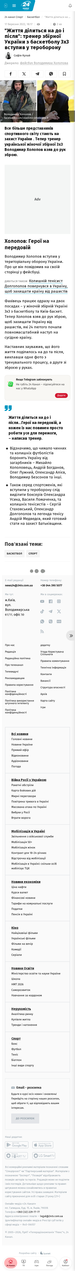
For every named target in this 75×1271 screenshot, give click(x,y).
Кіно (14, 928)
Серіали (16, 955)
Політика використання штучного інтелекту (19, 702)
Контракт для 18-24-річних (28, 853)
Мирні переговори (23, 796)
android (16, 1145)
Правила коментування (55, 661)
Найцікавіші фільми (24, 933)
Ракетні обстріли (22, 785)
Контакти (46, 674)
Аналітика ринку (22, 1014)
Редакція (10, 652)
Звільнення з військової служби (32, 836)
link (42, 601)
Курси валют (19, 892)
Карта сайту (48, 701)
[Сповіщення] (70, 5)
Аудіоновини (19, 761)
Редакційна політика (17, 658)
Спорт (16, 1038)
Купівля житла (20, 1019)
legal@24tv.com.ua (51, 1216)
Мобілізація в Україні (28, 831)
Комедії (16, 949)
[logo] (26, 5)
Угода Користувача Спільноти (52, 653)
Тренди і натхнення (24, 1025)
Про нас (10, 645)
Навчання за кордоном (26, 995)
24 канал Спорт (14, 17)
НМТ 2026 (17, 984)
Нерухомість (21, 1009)
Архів (44, 694)
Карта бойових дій (23, 790)
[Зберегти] (64, 74)
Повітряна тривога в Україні (30, 801)
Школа (15, 979)
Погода (16, 766)
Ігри (43, 707)
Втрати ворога (20, 818)
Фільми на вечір (22, 944)
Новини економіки (25, 882)
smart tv (16, 1155)
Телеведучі (11, 671)
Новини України (22, 744)
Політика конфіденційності (16, 692)
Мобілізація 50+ (21, 842)
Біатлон (16, 1060)
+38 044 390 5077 (51, 585)
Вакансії (46, 681)
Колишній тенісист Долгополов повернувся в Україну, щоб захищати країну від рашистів (36, 286)
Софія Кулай (22, 55)
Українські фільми (23, 938)
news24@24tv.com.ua (19, 585)
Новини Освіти (22, 968)
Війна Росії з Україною (28, 780)
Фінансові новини (23, 898)
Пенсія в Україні (22, 914)
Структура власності (53, 687)
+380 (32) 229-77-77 (28, 1212)
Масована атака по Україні (29, 807)
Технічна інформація (53, 667)
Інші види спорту (22, 1065)
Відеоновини (20, 755)
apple (44, 1145)
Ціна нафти (18, 887)
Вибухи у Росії (20, 812)
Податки (16, 909)
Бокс (14, 1043)
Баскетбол (34, 17)
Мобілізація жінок (23, 847)
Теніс (14, 1054)
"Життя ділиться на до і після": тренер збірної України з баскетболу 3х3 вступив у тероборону (57, 17)
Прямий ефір (20, 750)
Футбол (16, 1049)
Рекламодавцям (14, 678)
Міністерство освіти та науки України (35, 973)
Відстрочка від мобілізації (28, 858)
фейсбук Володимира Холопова (44, 63)
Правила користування (19, 685)
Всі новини (19, 734)
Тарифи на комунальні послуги (32, 903)
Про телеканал (14, 665)
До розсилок (25, 1118)
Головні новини (21, 739)
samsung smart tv (44, 1155)
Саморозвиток (20, 990)
